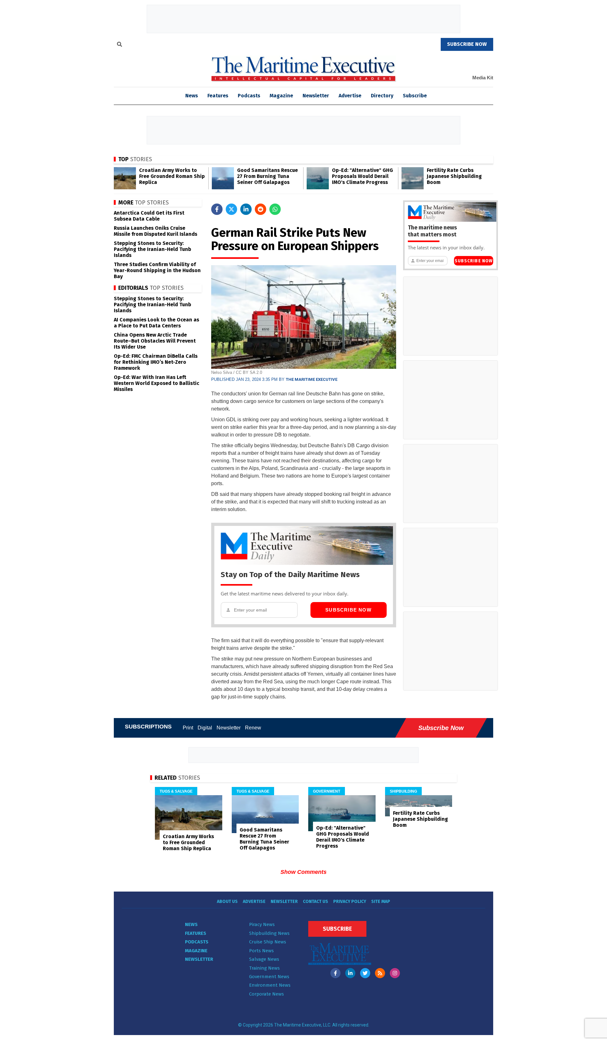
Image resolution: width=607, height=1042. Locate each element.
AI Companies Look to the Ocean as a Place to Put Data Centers (156, 323)
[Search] (119, 45)
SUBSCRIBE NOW (467, 44)
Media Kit (482, 77)
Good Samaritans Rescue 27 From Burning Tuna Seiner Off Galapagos (267, 176)
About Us (227, 901)
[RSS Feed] (380, 973)
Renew (253, 727)
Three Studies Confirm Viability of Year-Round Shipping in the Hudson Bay (157, 270)
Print (188, 727)
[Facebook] (335, 973)
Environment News (270, 985)
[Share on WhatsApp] (275, 209)
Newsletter (316, 96)
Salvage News (264, 959)
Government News (269, 976)
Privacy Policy (349, 901)
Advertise (350, 96)
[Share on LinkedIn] (246, 209)
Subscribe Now (348, 609)
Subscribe (415, 96)
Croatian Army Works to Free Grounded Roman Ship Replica (172, 176)
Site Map (380, 901)
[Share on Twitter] (231, 209)
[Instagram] (395, 973)
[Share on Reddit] (260, 209)
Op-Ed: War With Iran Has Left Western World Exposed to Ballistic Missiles (156, 383)
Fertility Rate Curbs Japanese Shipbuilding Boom (454, 176)
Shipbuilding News (269, 933)
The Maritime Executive (311, 379)
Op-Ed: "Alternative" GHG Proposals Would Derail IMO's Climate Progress (362, 176)
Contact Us (315, 901)
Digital (205, 727)
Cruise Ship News (267, 942)
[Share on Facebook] (217, 209)
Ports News (261, 951)
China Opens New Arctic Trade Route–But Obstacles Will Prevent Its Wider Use (155, 341)
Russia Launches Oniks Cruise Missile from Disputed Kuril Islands (155, 231)
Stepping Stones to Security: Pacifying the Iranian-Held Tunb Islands (152, 249)
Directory (382, 96)
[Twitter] (365, 973)
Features (217, 96)
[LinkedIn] (350, 973)
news (191, 96)
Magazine (281, 96)
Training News (264, 968)
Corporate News (266, 994)
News (191, 924)
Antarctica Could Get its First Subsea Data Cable (149, 216)
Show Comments (303, 872)
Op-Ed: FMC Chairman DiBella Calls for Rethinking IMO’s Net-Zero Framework (156, 362)
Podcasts (249, 96)
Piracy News (262, 924)
